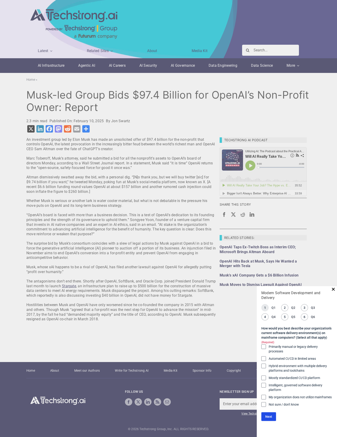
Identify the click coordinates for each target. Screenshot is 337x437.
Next (268, 416)
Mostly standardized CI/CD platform (294, 378)
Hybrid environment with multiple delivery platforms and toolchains (298, 368)
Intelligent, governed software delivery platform (295, 387)
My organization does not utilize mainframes (300, 397)
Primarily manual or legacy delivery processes (293, 349)
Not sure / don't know (284, 404)
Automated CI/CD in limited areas (292, 358)
